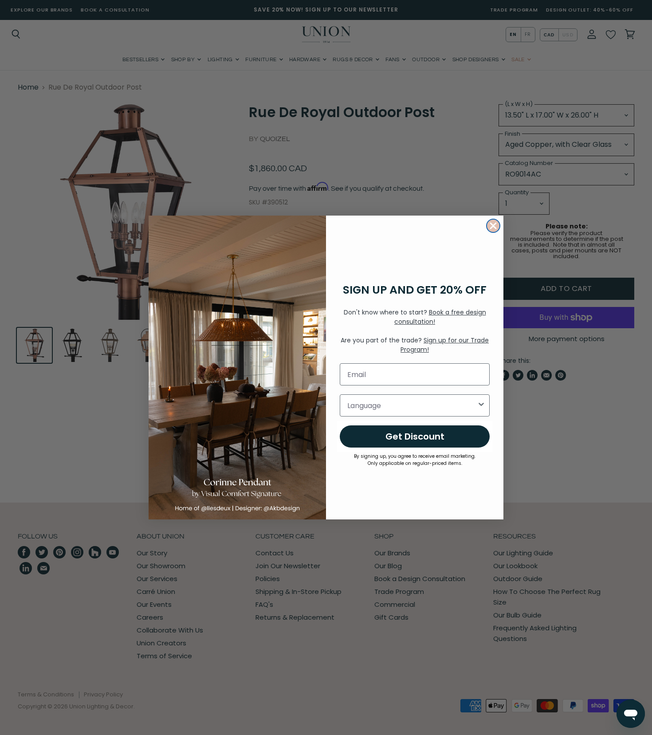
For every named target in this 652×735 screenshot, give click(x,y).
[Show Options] (481, 405)
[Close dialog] (493, 225)
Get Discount (414, 436)
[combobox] (412, 405)
